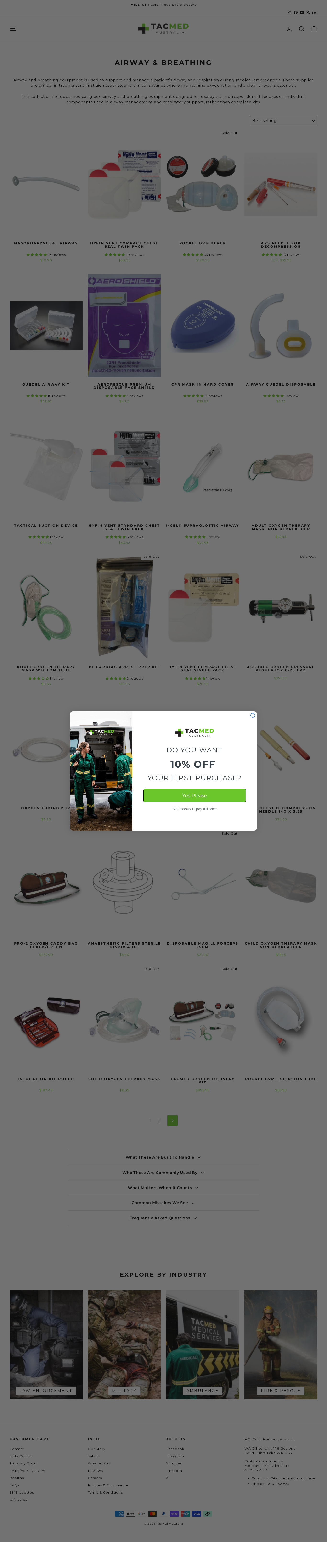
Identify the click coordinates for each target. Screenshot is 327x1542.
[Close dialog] (253, 715)
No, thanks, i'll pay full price (195, 809)
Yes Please (194, 795)
